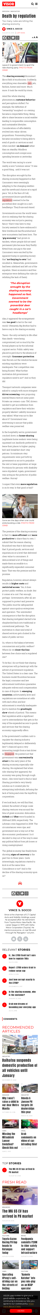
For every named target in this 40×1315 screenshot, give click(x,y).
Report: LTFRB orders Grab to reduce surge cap (22, 969)
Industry (6, 1056)
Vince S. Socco (14, 29)
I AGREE (21, 1311)
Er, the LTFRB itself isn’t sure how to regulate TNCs (22, 957)
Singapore (9, 754)
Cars (4, 1131)
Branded (6, 1207)
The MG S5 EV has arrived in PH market (21, 1170)
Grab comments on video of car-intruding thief (29, 1139)
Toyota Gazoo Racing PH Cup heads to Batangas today (9, 1246)
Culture (5, 1236)
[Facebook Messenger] (13, 38)
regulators (7, 200)
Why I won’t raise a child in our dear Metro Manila (10, 1103)
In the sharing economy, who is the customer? (22, 993)
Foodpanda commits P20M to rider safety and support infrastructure (29, 1246)
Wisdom (5, 11)
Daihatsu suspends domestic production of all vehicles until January (19, 1068)
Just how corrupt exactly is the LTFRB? (22, 981)
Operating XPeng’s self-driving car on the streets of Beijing (10, 1281)
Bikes (23, 1236)
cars (30, 83)
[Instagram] (17, 38)
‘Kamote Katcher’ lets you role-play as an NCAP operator (28, 1281)
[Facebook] (4, 38)
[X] (9, 38)
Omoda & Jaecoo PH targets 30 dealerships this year (27, 1105)
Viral (23, 1131)
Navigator (15, 11)
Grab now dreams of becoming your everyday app (22, 1005)
